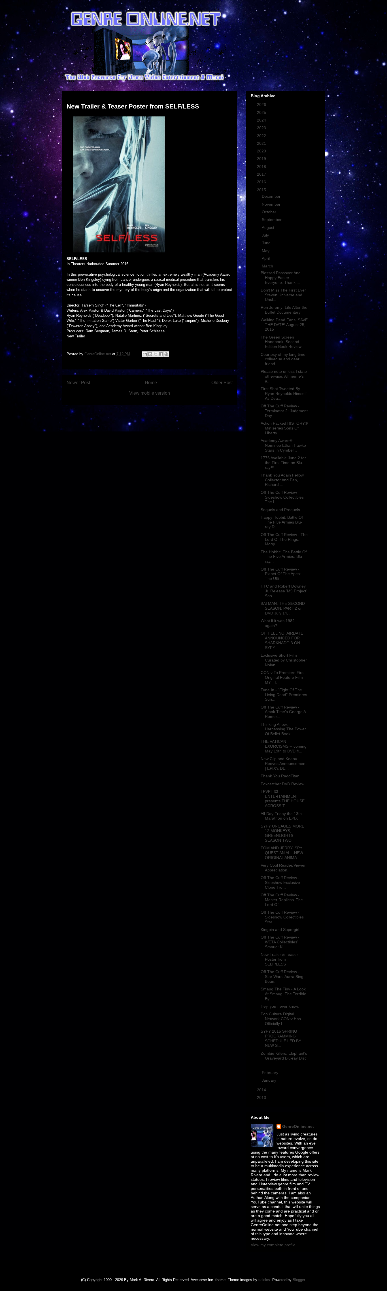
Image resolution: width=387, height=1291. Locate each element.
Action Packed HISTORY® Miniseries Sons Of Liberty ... (284, 428)
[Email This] (145, 354)
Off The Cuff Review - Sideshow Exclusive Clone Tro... (280, 882)
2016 (262, 182)
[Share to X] (155, 354)
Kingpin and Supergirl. (280, 929)
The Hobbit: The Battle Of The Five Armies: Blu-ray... (284, 557)
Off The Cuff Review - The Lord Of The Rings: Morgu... (284, 539)
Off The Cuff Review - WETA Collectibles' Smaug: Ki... (280, 942)
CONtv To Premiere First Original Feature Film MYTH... (283, 677)
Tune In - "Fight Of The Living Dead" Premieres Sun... (284, 695)
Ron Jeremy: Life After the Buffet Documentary (284, 309)
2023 (262, 128)
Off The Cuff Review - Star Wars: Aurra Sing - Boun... (283, 976)
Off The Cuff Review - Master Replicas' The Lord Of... (282, 900)
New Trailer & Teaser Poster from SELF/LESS (279, 959)
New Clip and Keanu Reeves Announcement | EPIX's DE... (284, 763)
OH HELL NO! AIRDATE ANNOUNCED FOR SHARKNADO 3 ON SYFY (282, 640)
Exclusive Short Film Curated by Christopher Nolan (284, 660)
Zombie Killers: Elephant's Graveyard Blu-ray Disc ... (284, 1058)
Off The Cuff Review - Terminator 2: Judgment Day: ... (284, 411)
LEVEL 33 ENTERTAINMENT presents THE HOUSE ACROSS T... (283, 798)
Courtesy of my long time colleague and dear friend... (283, 359)
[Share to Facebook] (161, 354)
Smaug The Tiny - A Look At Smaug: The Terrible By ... (283, 994)
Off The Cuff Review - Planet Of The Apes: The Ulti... (281, 574)
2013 (262, 1097)
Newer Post (78, 382)
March (268, 266)
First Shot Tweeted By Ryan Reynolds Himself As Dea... (284, 393)
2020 (262, 151)
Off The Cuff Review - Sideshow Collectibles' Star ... (283, 917)
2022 (262, 135)
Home (151, 382)
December (272, 196)
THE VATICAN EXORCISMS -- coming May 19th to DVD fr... (284, 746)
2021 (262, 143)
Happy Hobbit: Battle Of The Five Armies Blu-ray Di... (282, 522)
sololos (264, 1280)
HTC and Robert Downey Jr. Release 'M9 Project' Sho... (284, 591)
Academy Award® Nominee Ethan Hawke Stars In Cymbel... (283, 445)
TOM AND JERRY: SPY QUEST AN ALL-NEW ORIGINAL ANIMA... (282, 853)
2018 (262, 166)
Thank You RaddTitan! (281, 776)
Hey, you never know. (280, 1006)
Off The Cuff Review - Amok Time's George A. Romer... (284, 712)
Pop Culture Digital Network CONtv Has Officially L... (281, 1019)
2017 (262, 174)
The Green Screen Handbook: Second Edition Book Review (281, 342)
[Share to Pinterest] (166, 354)
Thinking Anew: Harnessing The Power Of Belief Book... (283, 729)
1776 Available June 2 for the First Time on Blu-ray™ (283, 463)
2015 (262, 190)
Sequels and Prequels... (282, 509)
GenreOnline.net (298, 1126)
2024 (262, 120)
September (272, 219)
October (269, 212)
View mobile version (149, 393)
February (270, 1072)
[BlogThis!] (150, 354)
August (268, 227)
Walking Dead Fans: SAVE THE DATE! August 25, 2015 (284, 325)
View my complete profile (273, 1245)
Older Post (222, 382)
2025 (262, 112)
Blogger (299, 1280)
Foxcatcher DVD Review (282, 784)
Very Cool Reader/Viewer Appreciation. (283, 867)
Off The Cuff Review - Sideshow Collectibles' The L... (283, 497)
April (266, 258)
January (269, 1080)
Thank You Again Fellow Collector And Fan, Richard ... (282, 480)
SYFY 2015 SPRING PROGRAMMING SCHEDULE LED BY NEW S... (281, 1038)
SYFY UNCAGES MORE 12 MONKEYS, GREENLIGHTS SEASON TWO (282, 833)
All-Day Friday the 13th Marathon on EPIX (281, 816)
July (266, 235)
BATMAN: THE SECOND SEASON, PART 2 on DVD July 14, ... (283, 608)
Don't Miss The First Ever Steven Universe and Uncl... (283, 295)
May (266, 250)
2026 (262, 104)
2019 (262, 158)
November (272, 204)
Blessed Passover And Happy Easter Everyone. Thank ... (281, 278)
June (267, 243)
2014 (262, 1090)
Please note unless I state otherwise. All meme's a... (284, 376)
